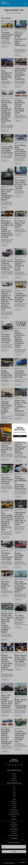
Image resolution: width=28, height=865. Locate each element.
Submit (20, 436)
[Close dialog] (26, 424)
